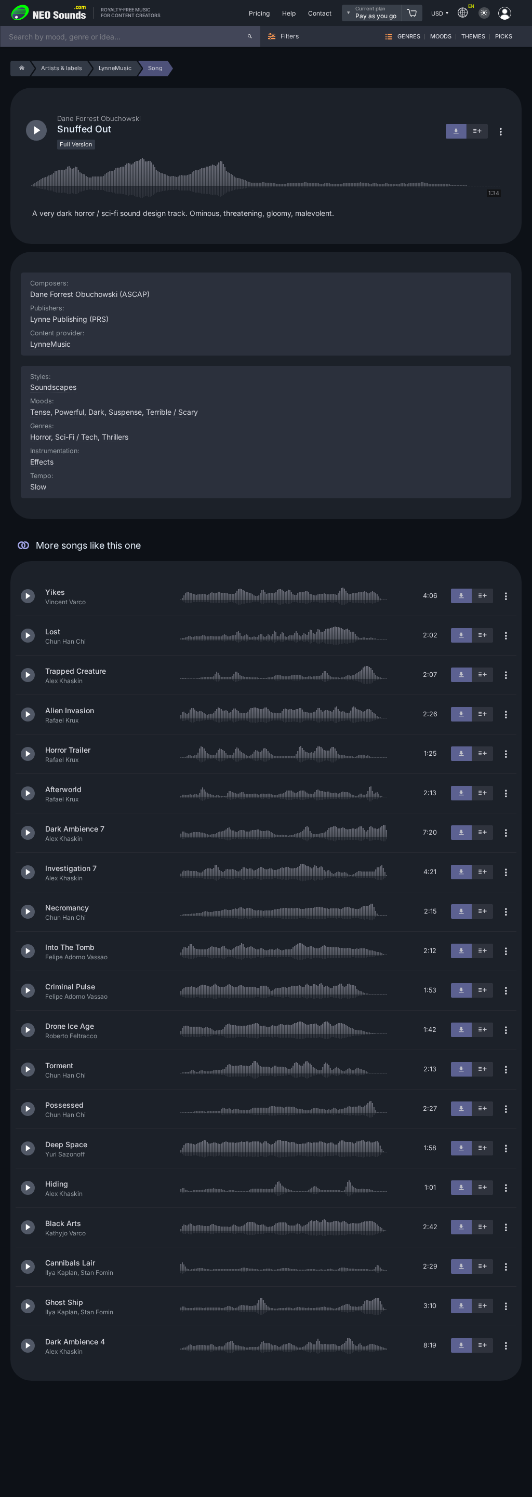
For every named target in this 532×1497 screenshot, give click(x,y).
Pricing (259, 13)
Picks (503, 36)
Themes (473, 36)
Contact (319, 13)
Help (289, 13)
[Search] (250, 36)
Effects (42, 461)
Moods (440, 36)
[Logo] (48, 13)
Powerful (69, 411)
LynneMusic (50, 343)
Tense (40, 411)
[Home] (20, 68)
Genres (408, 36)
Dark (96, 411)
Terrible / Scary (172, 411)
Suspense (125, 411)
